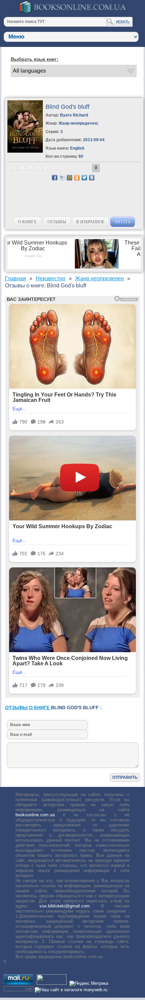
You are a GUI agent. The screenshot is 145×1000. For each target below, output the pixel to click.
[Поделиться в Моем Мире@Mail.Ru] (69, 177)
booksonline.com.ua (35, 814)
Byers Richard (74, 115)
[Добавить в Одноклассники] (77, 177)
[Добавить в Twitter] (84, 177)
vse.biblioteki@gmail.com (64, 905)
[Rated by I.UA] (51, 983)
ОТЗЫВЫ (57, 221)
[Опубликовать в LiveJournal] (62, 177)
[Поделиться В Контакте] (91, 177)
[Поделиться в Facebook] (54, 177)
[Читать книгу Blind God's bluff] (25, 151)
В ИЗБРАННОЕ (90, 221)
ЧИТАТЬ (122, 221)
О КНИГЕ (27, 221)
